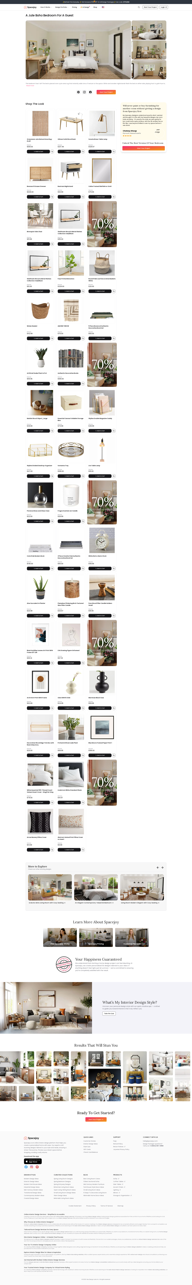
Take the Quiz (109, 1014)
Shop (95, 7)
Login (163, 7)
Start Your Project (150, 7)
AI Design (85, 7)
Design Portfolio (61, 7)
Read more (30, 86)
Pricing (74, 7)
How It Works (45, 7)
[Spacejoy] (30, 7)
